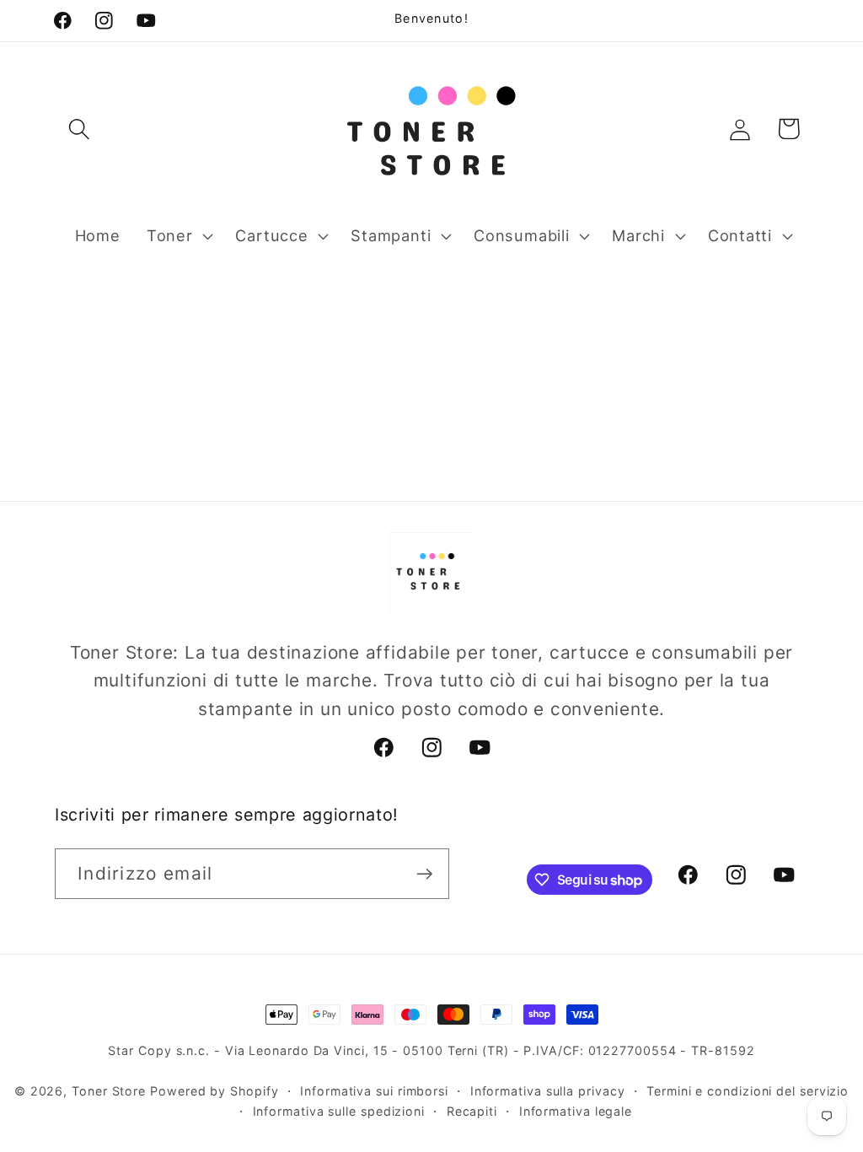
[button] (79, 129)
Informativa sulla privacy (547, 1091)
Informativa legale (575, 1111)
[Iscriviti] (424, 874)
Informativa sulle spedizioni (339, 1111)
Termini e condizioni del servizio (747, 1091)
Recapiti (472, 1111)
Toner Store (109, 1091)
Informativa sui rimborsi (374, 1091)
